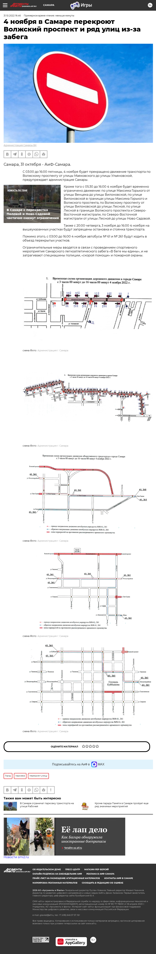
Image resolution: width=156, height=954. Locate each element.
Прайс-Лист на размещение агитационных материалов (66, 878)
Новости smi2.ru (16, 857)
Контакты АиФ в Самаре (118, 878)
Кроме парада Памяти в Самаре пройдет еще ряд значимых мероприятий (121, 805)
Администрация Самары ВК (20, 145)
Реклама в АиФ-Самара (100, 874)
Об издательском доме (47, 869)
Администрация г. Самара (52, 350)
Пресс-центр (72, 869)
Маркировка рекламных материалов (55, 883)
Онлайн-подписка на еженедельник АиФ (57, 874)
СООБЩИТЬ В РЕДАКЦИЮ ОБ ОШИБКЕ (102, 883)
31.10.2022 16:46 (12, 15)
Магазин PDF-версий (96, 869)
